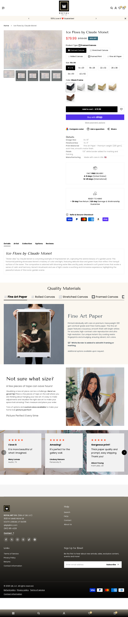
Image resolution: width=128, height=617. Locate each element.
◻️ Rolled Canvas (75, 56)
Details (7, 243)
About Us (68, 524)
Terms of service (37, 590)
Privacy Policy (10, 557)
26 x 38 (114, 68)
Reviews (50, 243)
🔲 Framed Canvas (76, 50)
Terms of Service (11, 553)
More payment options (95, 122)
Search (67, 512)
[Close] (125, 18)
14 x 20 (81, 68)
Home (6, 25)
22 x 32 (103, 68)
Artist (16, 243)
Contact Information (13, 566)
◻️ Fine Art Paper (114, 56)
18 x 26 (92, 68)
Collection (27, 243)
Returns (7, 561)
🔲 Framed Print (95, 56)
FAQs (66, 516)
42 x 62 (82, 74)
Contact (67, 520)
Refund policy (10, 590)
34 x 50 (71, 74)
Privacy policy (23, 590)
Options (39, 243)
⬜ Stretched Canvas (99, 50)
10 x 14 (70, 68)
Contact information (13, 594)
